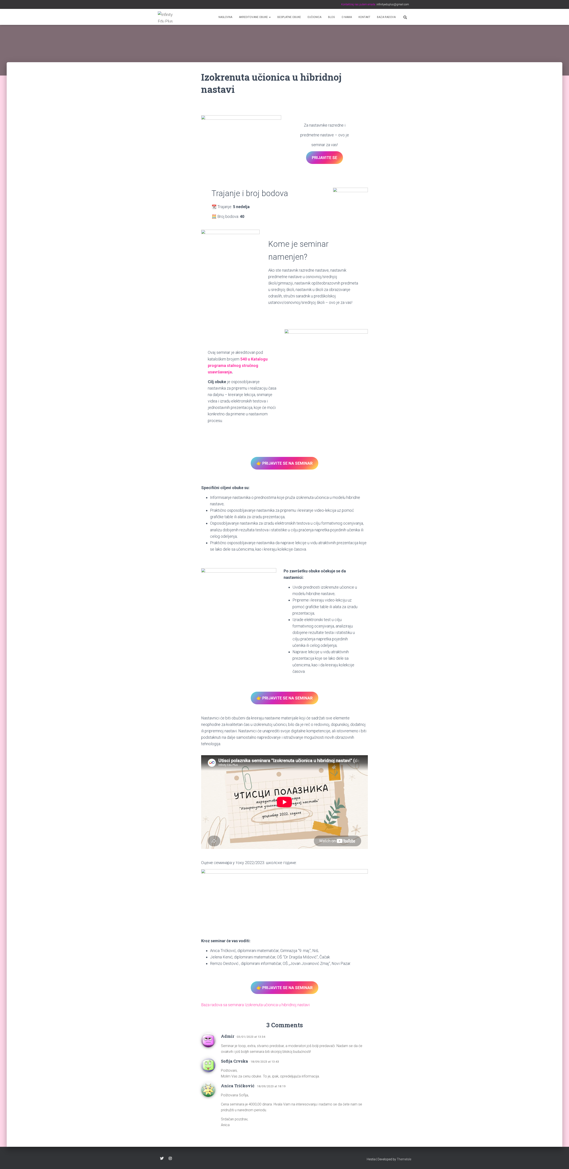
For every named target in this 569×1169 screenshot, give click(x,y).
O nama (347, 17)
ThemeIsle (404, 1159)
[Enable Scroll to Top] (560, 1160)
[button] (269, 17)
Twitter (162, 1158)
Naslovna (225, 17)
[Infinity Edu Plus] (166, 16)
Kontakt (364, 17)
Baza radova (386, 17)
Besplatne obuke (289, 17)
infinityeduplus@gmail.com (392, 4)
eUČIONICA (314, 17)
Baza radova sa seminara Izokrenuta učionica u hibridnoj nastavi (255, 1004)
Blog (331, 17)
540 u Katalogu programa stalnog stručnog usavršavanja (238, 365)
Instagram (170, 1158)
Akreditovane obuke (253, 17)
